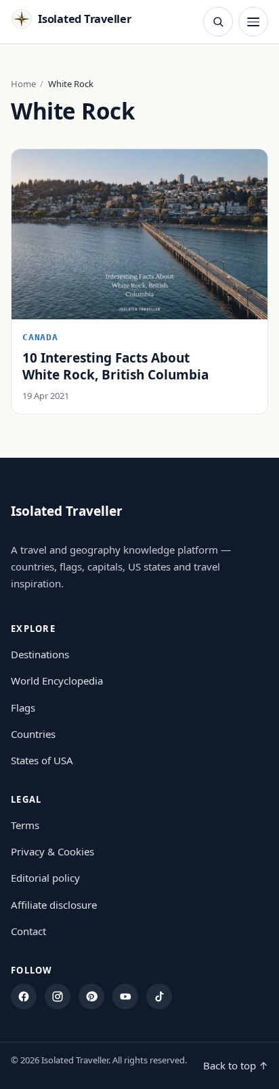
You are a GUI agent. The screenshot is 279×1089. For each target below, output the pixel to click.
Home (23, 84)
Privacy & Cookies (52, 851)
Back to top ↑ (235, 1065)
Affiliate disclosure (54, 904)
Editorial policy (45, 877)
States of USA (42, 760)
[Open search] (218, 21)
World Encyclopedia (57, 680)
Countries (33, 734)
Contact (28, 931)
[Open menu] (253, 21)
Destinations (40, 654)
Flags (23, 707)
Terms (25, 825)
